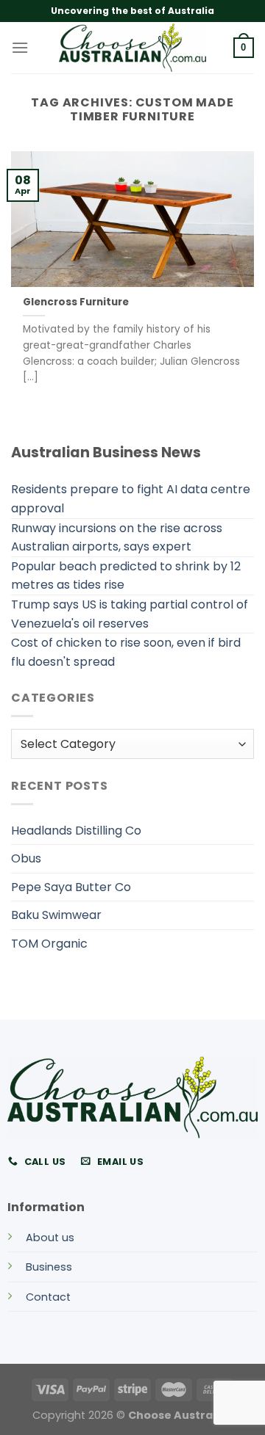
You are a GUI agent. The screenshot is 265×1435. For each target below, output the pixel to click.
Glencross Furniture (76, 302)
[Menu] (20, 47)
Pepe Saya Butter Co (71, 887)
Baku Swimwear (56, 915)
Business (49, 1267)
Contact (48, 1297)
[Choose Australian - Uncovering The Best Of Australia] (132, 47)
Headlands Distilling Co (76, 830)
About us (50, 1237)
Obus (26, 858)
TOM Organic (49, 943)
